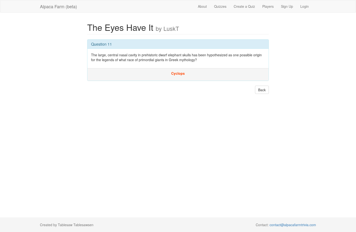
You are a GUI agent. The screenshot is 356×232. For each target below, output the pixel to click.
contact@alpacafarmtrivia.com (293, 224)
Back (262, 89)
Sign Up (287, 6)
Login (304, 6)
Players (268, 6)
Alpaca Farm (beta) (58, 6)
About (202, 6)
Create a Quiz (244, 6)
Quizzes (220, 6)
